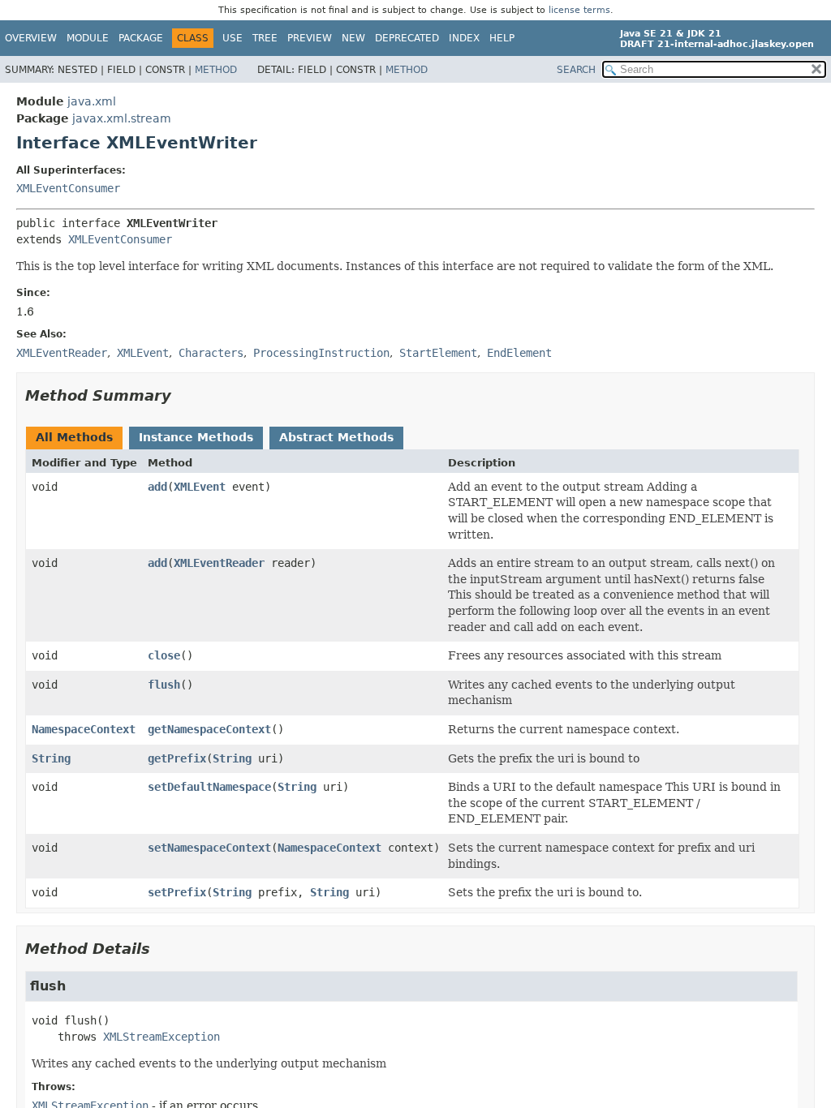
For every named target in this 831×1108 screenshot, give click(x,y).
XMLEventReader (219, 562)
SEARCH (576, 69)
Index (464, 38)
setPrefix (177, 892)
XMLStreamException (161, 1036)
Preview (309, 38)
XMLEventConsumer (68, 188)
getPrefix (177, 758)
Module (88, 38)
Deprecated (407, 38)
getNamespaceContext (209, 729)
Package (140, 38)
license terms (579, 10)
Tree (265, 38)
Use (232, 38)
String (51, 758)
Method (216, 69)
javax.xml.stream (121, 118)
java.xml (91, 101)
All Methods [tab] (74, 437)
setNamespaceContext (209, 847)
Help (502, 38)
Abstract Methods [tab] (336, 437)
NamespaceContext (84, 729)
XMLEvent (200, 486)
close (164, 655)
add (157, 486)
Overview (31, 38)
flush (164, 684)
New (353, 38)
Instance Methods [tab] (196, 437)
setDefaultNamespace (209, 786)
